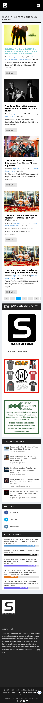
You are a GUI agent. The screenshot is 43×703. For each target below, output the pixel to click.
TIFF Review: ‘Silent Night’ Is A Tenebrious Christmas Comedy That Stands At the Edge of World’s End (21, 583)
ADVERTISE (19, 698)
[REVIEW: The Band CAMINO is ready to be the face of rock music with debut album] (21, 35)
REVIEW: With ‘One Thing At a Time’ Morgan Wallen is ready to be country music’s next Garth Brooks (21, 541)
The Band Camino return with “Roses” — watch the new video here (21, 217)
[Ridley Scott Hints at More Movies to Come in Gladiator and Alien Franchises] (6, 480)
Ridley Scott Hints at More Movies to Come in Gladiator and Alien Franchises (24, 482)
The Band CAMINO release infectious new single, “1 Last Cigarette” (21, 163)
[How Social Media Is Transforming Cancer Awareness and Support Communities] (6, 469)
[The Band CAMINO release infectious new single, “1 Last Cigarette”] (21, 146)
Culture (22, 451)
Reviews (27, 59)
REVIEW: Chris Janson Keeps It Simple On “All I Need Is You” (21, 551)
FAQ (26, 698)
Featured (21, 59)
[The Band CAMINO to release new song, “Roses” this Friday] (21, 256)
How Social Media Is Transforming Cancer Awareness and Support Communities (23, 470)
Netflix (28, 498)
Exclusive (14, 59)
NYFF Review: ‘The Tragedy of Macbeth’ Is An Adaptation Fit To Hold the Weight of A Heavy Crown (20, 561)
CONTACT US (33, 698)
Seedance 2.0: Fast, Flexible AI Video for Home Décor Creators (24, 448)
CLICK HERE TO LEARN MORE (17, 351)
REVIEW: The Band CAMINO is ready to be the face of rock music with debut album (21, 51)
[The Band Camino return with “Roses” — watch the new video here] (21, 201)
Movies (28, 486)
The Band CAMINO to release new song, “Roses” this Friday (21, 271)
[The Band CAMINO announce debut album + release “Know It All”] (21, 90)
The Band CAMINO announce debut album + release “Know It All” (21, 108)
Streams (12, 116)
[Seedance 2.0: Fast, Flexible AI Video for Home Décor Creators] (6, 448)
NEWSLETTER (9, 698)
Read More (10, 73)
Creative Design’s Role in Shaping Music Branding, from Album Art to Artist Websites (23, 458)
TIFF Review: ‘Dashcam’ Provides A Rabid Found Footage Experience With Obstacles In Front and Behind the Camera (20, 572)
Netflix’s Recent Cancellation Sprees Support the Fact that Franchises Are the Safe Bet (24, 493)
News (7, 116)
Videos (18, 226)
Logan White (16, 57)
